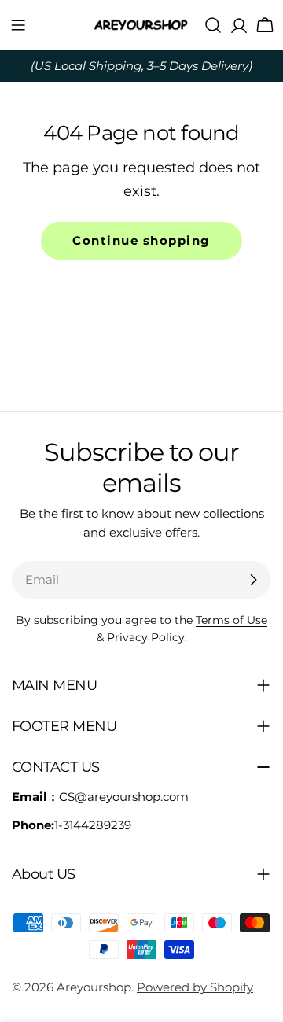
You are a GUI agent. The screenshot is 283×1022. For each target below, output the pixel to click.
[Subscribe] (253, 579)
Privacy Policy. (147, 637)
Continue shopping (141, 240)
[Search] (213, 25)
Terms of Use (231, 620)
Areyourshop (94, 987)
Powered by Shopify (195, 987)
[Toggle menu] (18, 25)
